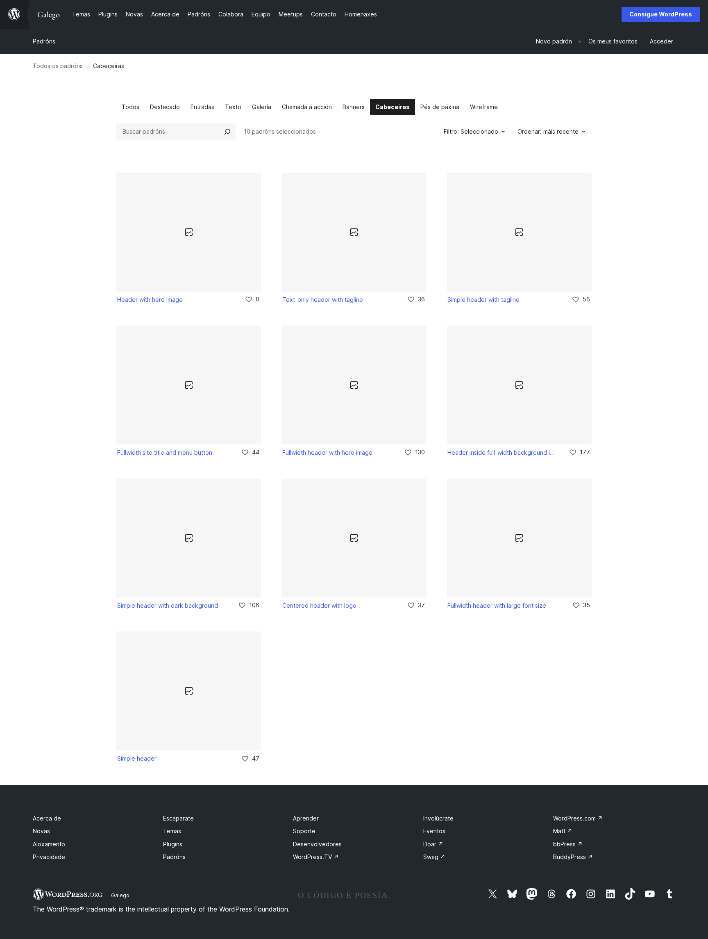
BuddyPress (573, 856)
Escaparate (178, 818)
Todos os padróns (58, 65)
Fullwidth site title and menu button (164, 452)
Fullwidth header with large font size (496, 605)
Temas (172, 830)
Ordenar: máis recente (548, 131)
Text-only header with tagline (322, 299)
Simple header (137, 758)
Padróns (44, 41)
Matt (562, 830)
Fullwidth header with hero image (327, 452)
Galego (120, 895)
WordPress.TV (316, 856)
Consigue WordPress (660, 14)
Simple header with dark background (167, 605)
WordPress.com (578, 818)
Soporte (304, 830)
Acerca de (47, 818)
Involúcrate (438, 818)
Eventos (434, 830)
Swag (434, 856)
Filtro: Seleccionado (471, 131)
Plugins (172, 844)
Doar (433, 844)
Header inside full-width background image (502, 452)
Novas (41, 830)
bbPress (568, 844)
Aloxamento (49, 844)
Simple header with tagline (483, 299)
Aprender (306, 818)
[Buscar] (227, 131)
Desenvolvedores (317, 844)
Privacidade (49, 856)
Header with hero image (150, 299)
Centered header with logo (319, 605)
